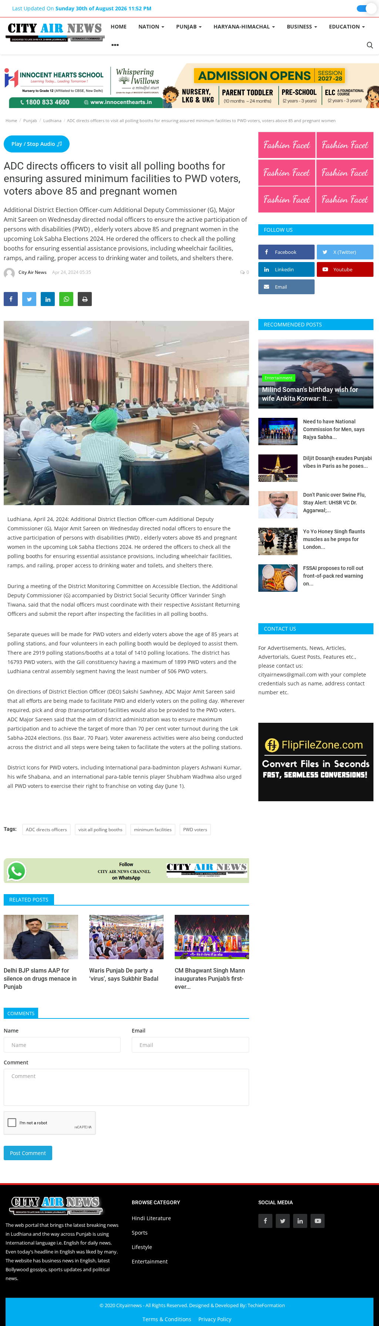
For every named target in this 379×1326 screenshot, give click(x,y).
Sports (140, 1232)
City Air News (33, 272)
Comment (16, 1062)
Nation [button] (149, 26)
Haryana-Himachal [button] (242, 26)
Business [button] (300, 26)
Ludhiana (52, 120)
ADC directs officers (46, 829)
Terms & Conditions (166, 1319)
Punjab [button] (187, 26)
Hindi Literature (151, 1218)
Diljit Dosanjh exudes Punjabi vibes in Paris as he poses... (337, 462)
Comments (20, 1013)
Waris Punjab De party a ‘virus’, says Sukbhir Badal (123, 974)
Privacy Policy (214, 1319)
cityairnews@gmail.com (287, 674)
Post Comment (28, 1153)
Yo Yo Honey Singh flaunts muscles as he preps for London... (334, 539)
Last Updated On (81, 8)
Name (11, 1030)
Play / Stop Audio (34, 143)
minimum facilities (153, 829)
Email (138, 1030)
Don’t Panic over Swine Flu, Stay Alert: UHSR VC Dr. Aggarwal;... (334, 502)
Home (119, 26)
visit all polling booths (100, 829)
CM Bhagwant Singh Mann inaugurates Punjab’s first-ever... (210, 978)
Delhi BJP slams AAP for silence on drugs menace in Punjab (40, 978)
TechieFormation (266, 1305)
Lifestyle (142, 1247)
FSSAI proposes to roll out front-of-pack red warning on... (333, 576)
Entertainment (150, 1261)
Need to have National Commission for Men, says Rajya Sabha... (334, 429)
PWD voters (195, 829)
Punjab (30, 120)
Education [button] (345, 26)
